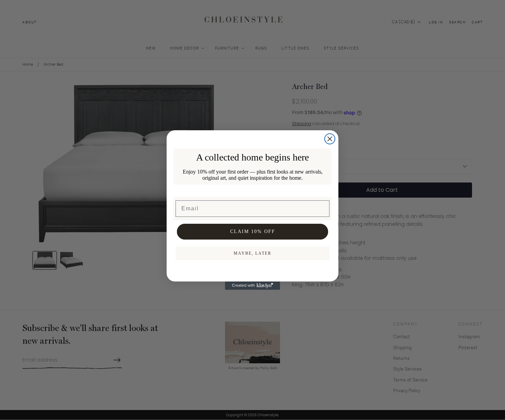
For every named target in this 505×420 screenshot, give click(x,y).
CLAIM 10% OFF (252, 231)
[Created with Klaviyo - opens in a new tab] (252, 285)
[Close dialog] (330, 139)
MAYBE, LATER (252, 253)
